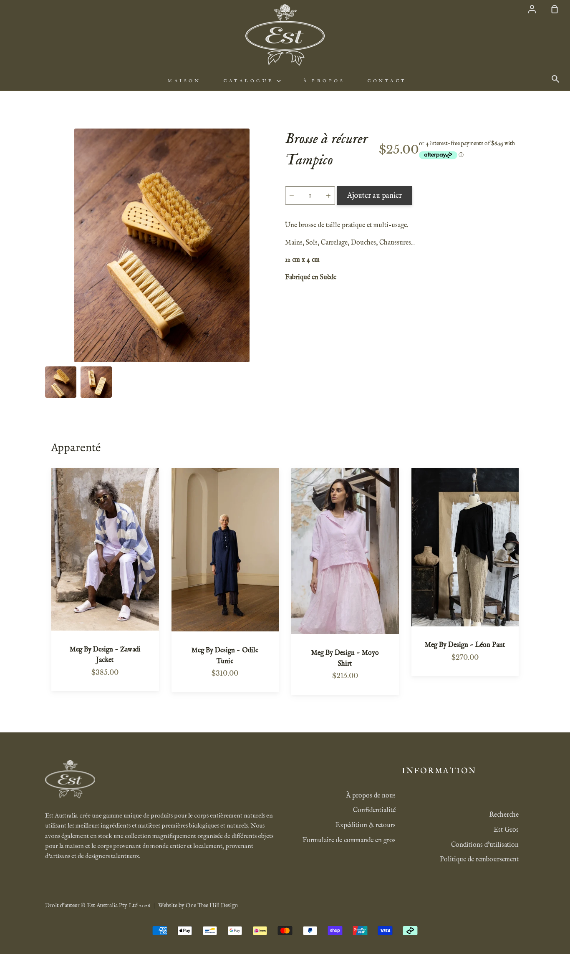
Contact (386, 81)
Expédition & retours (365, 825)
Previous (47, 310)
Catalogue (250, 81)
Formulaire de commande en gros (349, 840)
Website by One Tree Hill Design (198, 905)
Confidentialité (374, 810)
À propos (324, 81)
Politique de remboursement (479, 860)
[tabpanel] (162, 245)
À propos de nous (371, 796)
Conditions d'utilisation (485, 845)
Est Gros (506, 830)
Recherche (504, 815)
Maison (184, 81)
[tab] (60, 382)
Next (276, 310)
